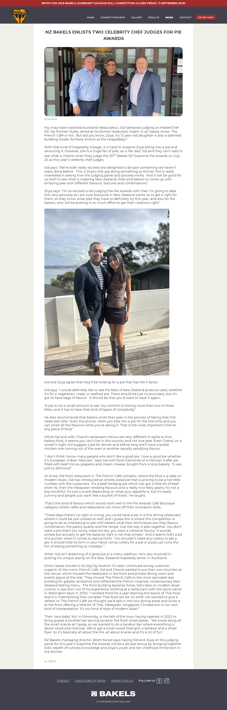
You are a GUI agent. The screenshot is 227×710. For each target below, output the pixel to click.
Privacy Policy (122, 680)
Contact (185, 17)
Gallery (136, 17)
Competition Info (113, 17)
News (169, 17)
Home (90, 17)
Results (153, 17)
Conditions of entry (90, 680)
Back (52, 661)
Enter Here (206, 17)
